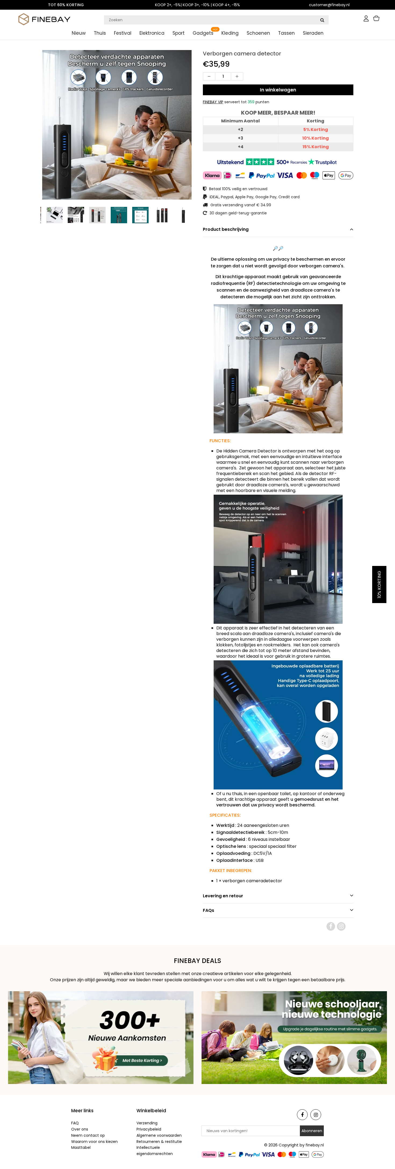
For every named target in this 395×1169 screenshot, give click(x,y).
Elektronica (151, 33)
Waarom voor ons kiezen (94, 1141)
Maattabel (81, 1147)
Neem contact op (88, 1135)
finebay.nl (315, 1145)
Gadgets (203, 33)
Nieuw (79, 33)
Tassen (286, 33)
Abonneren (311, 1130)
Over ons (79, 1129)
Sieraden (313, 33)
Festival (122, 33)
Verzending (147, 1123)
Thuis (100, 33)
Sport (179, 33)
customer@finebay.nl (329, 5)
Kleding (230, 33)
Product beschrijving (226, 229)
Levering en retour (223, 896)
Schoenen (258, 33)
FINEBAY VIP (213, 102)
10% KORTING (379, 584)
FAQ (75, 1123)
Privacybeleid (149, 1129)
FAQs (208, 910)
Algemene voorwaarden (159, 1135)
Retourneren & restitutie (159, 1141)
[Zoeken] (322, 20)
